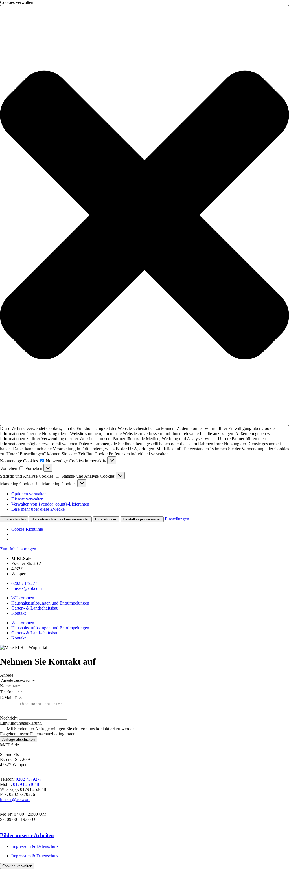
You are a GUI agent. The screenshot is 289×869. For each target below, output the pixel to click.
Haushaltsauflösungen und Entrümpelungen (50, 603)
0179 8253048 (26, 784)
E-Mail (7, 697)
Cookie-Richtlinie (27, 529)
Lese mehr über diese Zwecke (38, 509)
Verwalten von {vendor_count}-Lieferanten (50, 504)
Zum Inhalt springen (18, 548)
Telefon (7, 691)
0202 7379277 (24, 583)
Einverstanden (14, 519)
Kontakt (18, 613)
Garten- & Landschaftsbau (34, 608)
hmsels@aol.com (26, 588)
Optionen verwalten (29, 493)
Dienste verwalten (27, 499)
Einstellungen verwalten (142, 519)
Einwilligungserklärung (21, 723)
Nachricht (9, 718)
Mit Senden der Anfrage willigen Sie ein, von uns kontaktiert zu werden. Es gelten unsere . (68, 731)
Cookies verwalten (17, 866)
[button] (144, 215)
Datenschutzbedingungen (52, 733)
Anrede (6, 675)
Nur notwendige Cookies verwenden (60, 519)
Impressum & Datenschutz (34, 846)
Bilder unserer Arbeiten (27, 835)
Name (6, 685)
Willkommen (22, 597)
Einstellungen (106, 519)
